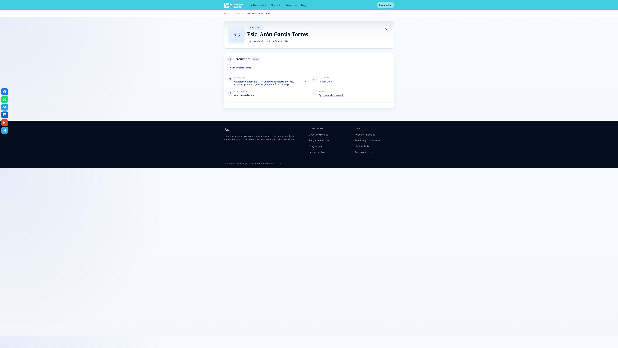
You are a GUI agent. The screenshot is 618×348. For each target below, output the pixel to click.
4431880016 (325, 81)
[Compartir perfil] (386, 28)
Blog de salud (316, 146)
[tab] (240, 67)
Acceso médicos (364, 151)
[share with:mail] (4, 122)
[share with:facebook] (4, 91)
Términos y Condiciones (367, 140)
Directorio (276, 5)
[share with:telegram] (4, 130)
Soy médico (385, 5)
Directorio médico (318, 134)
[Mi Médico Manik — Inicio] (226, 129)
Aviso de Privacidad (365, 134)
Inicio (226, 13)
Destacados (259, 5)
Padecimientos (317, 151)
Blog (303, 5)
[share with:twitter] (4, 107)
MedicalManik (362, 146)
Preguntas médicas (319, 140)
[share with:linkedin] (4, 114)
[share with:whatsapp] (4, 99)
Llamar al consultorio (333, 95)
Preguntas (291, 5)
